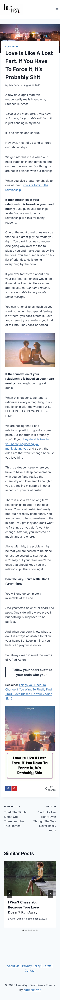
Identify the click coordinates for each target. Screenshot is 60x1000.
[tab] (23, 930)
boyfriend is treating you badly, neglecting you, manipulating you (27, 444)
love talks (12, 46)
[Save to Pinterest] (14, 788)
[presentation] (30, 878)
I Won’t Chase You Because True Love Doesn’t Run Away (23, 907)
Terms (47, 966)
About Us (13, 966)
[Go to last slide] (9, 894)
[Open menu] (57, 9)
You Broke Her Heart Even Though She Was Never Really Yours (44, 818)
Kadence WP (32, 989)
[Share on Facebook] (8, 788)
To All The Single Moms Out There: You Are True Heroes (15, 816)
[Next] (50, 894)
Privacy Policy (31, 966)
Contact (30, 970)
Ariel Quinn (14, 85)
